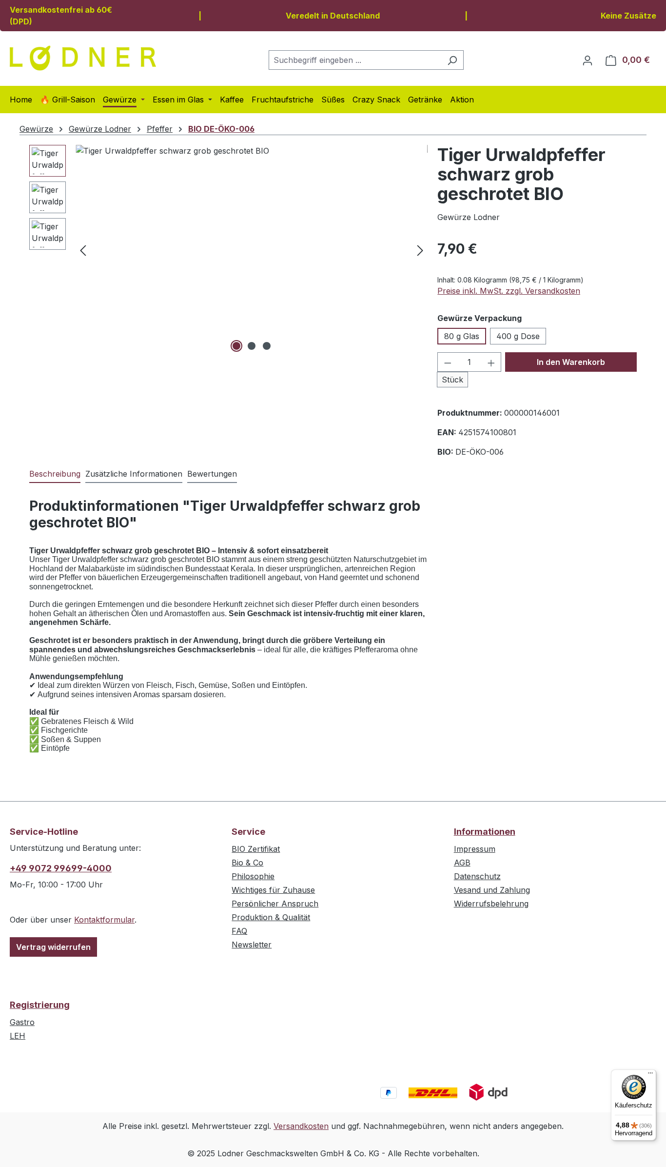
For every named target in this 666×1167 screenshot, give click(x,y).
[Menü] (650, 1075)
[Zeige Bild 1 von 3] (236, 346)
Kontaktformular (104, 920)
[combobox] (355, 60)
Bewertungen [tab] (212, 474)
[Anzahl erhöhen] (491, 362)
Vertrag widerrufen (53, 947)
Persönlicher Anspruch (275, 903)
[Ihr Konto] (587, 60)
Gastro (22, 1022)
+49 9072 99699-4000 (61, 868)
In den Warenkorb (571, 362)
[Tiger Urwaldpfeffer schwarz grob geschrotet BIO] (252, 250)
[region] (228, 250)
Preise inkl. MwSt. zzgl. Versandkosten (508, 291)
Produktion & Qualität (271, 917)
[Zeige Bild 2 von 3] (251, 346)
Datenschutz (477, 876)
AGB (462, 862)
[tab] (54, 474)
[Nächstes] (420, 250)
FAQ (239, 931)
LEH (17, 1036)
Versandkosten (301, 1126)
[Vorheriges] (83, 250)
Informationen (484, 831)
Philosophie (253, 876)
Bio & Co (247, 862)
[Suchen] (452, 60)
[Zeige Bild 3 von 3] (267, 346)
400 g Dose (518, 336)
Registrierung (40, 1005)
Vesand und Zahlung (492, 890)
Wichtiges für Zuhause (273, 890)
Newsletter (252, 944)
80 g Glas (461, 336)
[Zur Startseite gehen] (83, 58)
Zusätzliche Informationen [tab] (133, 474)
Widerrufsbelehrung (491, 903)
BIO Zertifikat (256, 849)
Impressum (474, 849)
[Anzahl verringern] (447, 362)
